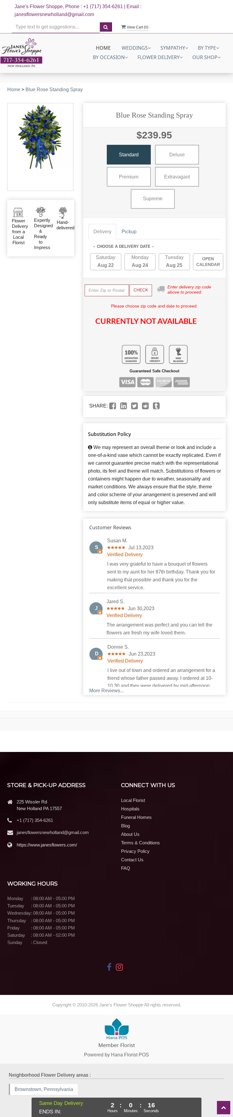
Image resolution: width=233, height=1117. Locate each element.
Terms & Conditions (140, 842)
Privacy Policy (135, 851)
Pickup (129, 231)
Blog (125, 825)
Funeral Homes (136, 817)
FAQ (125, 868)
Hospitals (130, 808)
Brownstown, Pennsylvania (44, 1089)
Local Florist (133, 800)
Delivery (102, 231)
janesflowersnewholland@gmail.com (53, 832)
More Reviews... (106, 690)
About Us (130, 834)
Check (140, 290)
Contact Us (132, 859)
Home (103, 48)
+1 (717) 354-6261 (35, 820)
